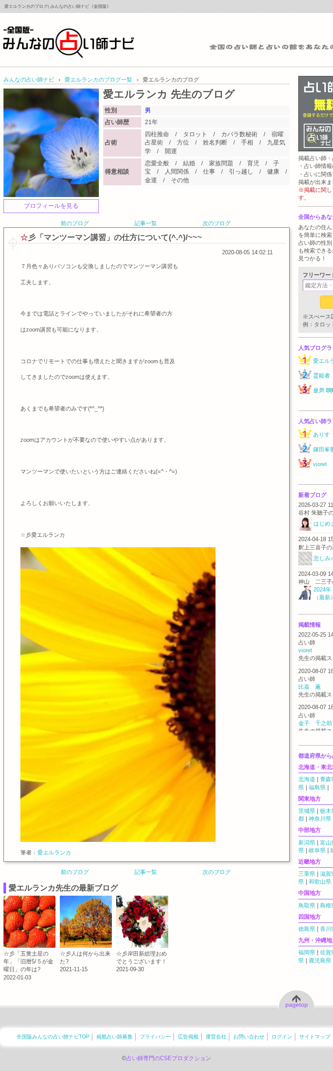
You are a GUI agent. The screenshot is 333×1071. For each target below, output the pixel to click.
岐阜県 (317, 850)
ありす (321, 434)
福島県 (317, 787)
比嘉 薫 (309, 686)
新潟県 (306, 842)
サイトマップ (314, 1036)
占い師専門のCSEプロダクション (168, 1058)
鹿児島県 (320, 960)
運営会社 (216, 1036)
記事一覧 (145, 223)
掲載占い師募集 (114, 1036)
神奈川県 (320, 818)
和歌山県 (320, 881)
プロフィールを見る (51, 205)
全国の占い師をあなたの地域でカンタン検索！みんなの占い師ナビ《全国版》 (68, 41)
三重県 (306, 874)
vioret (320, 464)
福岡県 (306, 952)
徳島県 (306, 929)
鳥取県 (306, 905)
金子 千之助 (315, 723)
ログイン (281, 1036)
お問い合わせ (248, 1036)
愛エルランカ (54, 852)
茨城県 (306, 811)
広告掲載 (188, 1036)
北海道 (306, 779)
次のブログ (216, 223)
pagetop (296, 1004)
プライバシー (155, 1036)
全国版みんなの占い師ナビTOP (52, 1036)
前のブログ (75, 223)
